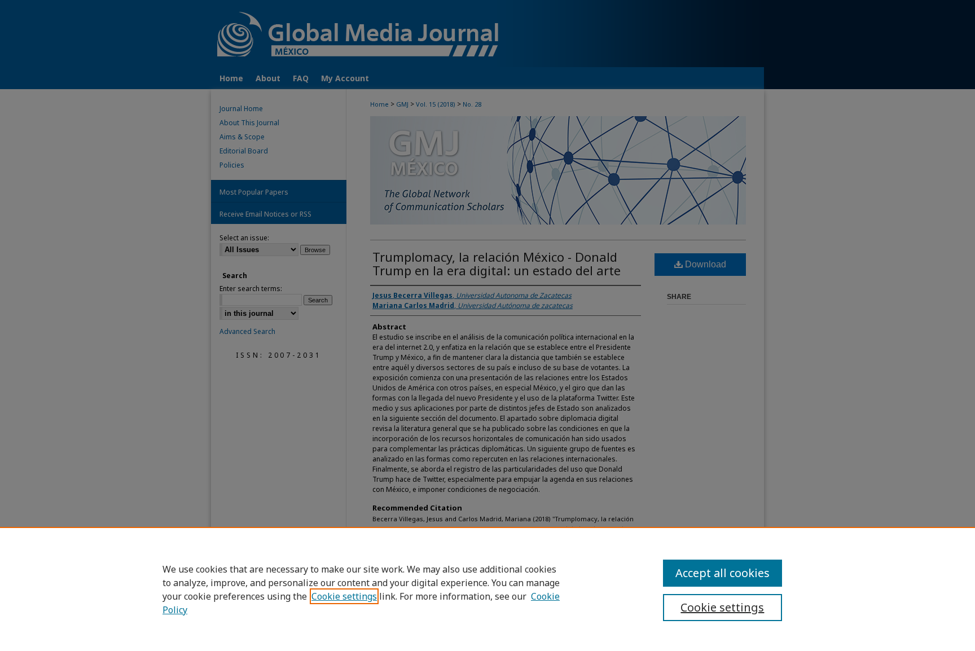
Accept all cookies (722, 572)
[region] (487, 589)
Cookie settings (344, 596)
